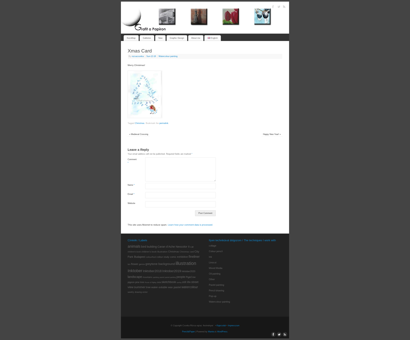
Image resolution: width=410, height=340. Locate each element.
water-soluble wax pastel (166, 287)
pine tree (139, 282)
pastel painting (170, 277)
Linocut (212, 262)
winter (145, 292)
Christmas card (187, 252)
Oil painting (214, 273)
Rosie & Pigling (150, 282)
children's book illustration (154, 252)
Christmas (139, 123)
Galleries (147, 38)
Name (131, 185)
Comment (132, 161)
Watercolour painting (168, 56)
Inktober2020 (188, 271)
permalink (163, 123)
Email (131, 194)
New (160, 38)
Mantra (211, 332)
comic (173, 256)
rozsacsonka (138, 56)
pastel (162, 277)
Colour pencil (215, 251)
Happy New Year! (272, 134)
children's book (134, 252)
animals (134, 246)
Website (131, 203)
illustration (186, 263)
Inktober (135, 270)
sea (159, 282)
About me (195, 38)
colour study (162, 256)
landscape (135, 277)
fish (129, 264)
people (180, 277)
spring (179, 282)
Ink (210, 256)
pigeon (131, 282)
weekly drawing (135, 292)
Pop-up (212, 296)
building (152, 246)
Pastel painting (216, 284)
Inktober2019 (171, 271)
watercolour (189, 287)
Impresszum (233, 325)
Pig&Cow (191, 277)
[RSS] (284, 7)
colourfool (151, 257)
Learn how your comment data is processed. (190, 224)
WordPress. (222, 332)
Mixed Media (215, 268)
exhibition (182, 256)
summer (139, 287)
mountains (147, 277)
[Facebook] (273, 7)
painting (156, 277)
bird (143, 246)
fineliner (194, 256)
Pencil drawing (216, 290)
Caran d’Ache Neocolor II (173, 246)
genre (142, 264)
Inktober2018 (152, 271)
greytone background (160, 264)
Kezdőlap (131, 38)
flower (134, 264)
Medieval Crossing (138, 134)
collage (212, 245)
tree (148, 287)
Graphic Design (177, 38)
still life (186, 282)
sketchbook (168, 282)
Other (212, 279)
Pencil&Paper (188, 332)
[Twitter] (278, 7)
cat (191, 246)
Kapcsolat (221, 325)
